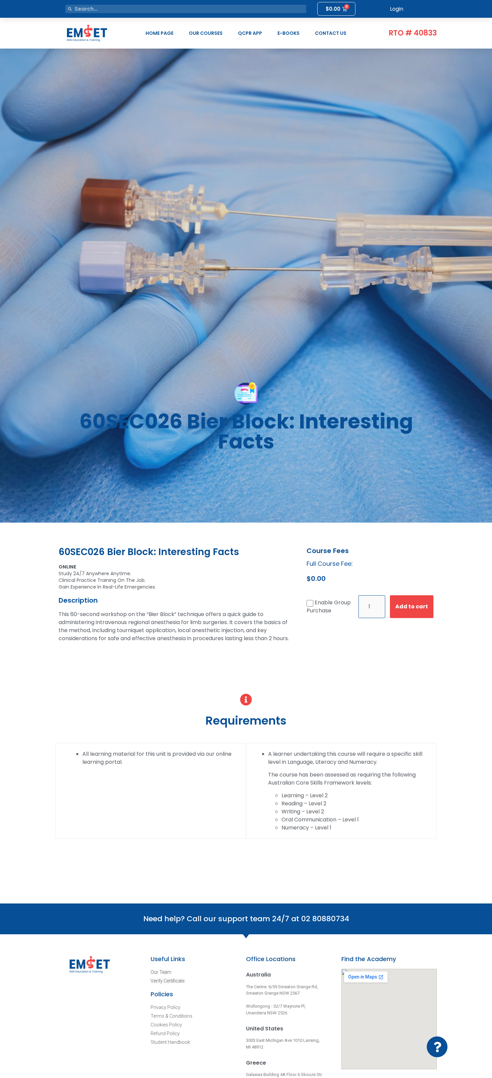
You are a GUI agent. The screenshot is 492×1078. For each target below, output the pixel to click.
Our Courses (206, 33)
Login (396, 9)
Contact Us (330, 33)
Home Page (159, 33)
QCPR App (250, 33)
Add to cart (411, 606)
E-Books (288, 33)
